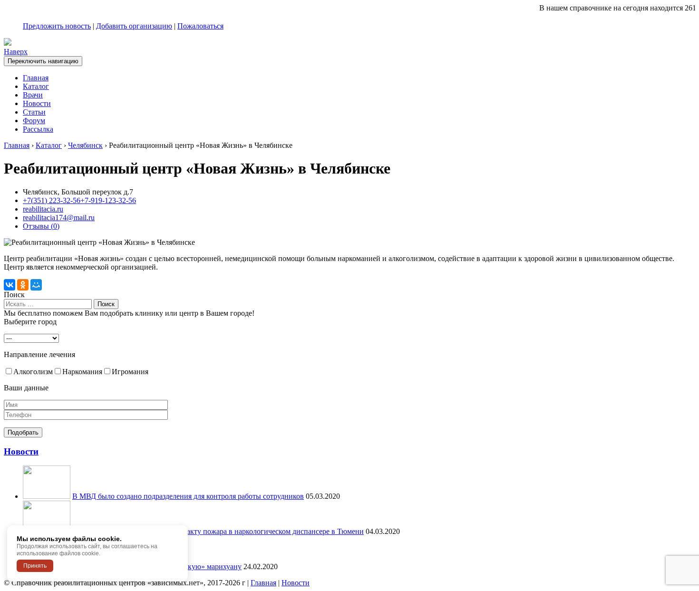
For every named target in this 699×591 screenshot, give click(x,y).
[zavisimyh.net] (7, 43)
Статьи (34, 112)
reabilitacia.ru (43, 209)
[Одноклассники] (23, 285)
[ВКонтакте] (9, 285)
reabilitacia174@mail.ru (59, 217)
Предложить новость (57, 26)
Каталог (36, 86)
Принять (35, 565)
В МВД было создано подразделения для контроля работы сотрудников (188, 496)
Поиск (14, 295)
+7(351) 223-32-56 (51, 200)
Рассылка (38, 129)
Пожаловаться (200, 26)
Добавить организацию (134, 26)
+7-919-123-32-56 (108, 200)
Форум (34, 120)
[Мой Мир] (36, 285)
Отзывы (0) (41, 226)
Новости (37, 103)
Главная (36, 78)
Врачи (33, 95)
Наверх (16, 52)
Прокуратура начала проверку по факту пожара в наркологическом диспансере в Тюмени (218, 531)
